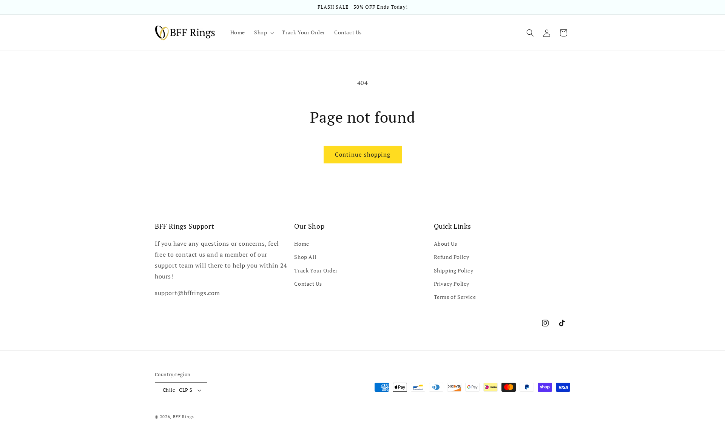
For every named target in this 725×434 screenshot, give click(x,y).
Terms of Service (455, 296)
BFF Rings (183, 416)
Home (301, 243)
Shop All (305, 256)
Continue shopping (362, 154)
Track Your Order (316, 270)
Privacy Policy (451, 283)
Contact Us (308, 283)
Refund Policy (451, 256)
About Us (445, 243)
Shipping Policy (454, 270)
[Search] (530, 33)
